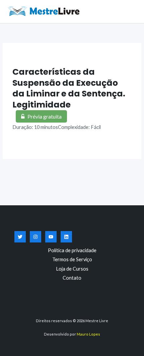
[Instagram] (35, 236)
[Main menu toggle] (130, 11)
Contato (72, 278)
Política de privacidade (72, 250)
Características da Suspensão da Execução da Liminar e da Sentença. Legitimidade (68, 88)
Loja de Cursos (72, 269)
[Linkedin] (66, 236)
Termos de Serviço (72, 259)
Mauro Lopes (88, 334)
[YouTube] (51, 236)
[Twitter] (20, 236)
